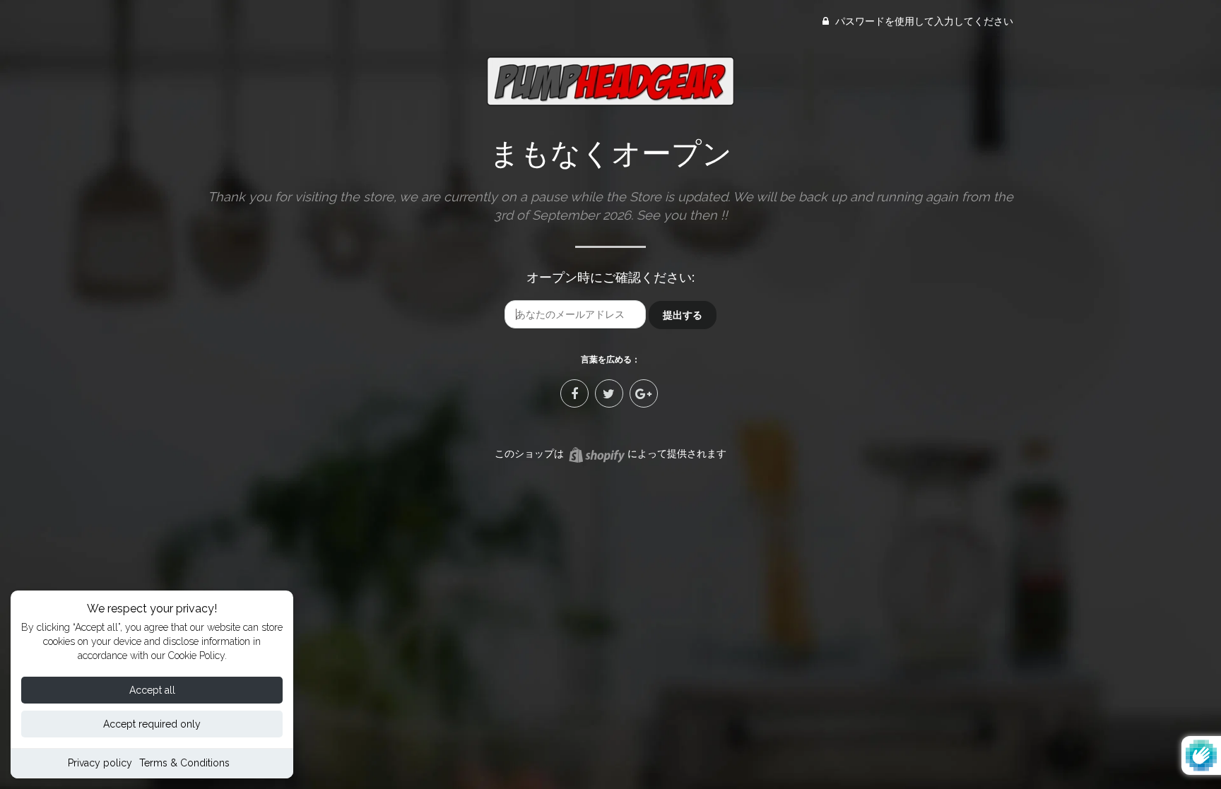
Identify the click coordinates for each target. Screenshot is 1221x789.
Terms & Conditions (184, 763)
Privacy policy (100, 763)
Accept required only (152, 724)
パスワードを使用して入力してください (922, 21)
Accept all (152, 690)
